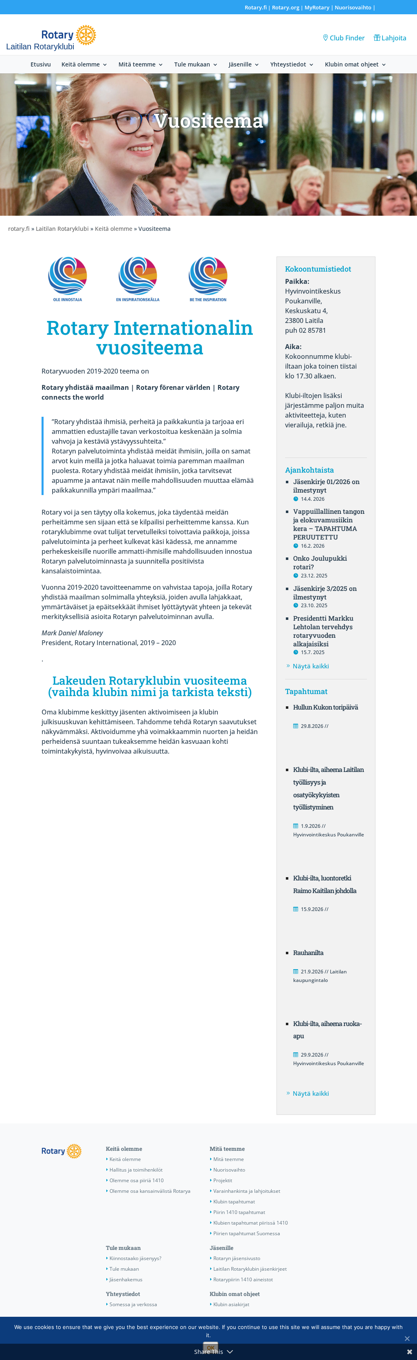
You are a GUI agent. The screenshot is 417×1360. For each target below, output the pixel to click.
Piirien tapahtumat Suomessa (246, 1233)
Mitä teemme (137, 65)
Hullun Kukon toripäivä (325, 707)
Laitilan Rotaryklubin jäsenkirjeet (250, 1268)
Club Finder (347, 37)
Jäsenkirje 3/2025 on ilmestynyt (325, 592)
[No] (407, 1338)
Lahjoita (394, 37)
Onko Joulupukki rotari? (320, 562)
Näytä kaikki (311, 666)
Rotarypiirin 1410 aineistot (243, 1279)
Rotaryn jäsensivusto (236, 1258)
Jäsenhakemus (126, 1279)
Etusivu (41, 65)
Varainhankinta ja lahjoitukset (246, 1191)
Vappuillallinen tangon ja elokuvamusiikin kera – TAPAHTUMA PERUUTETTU (328, 524)
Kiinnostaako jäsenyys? (135, 1258)
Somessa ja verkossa (133, 1304)
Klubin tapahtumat (234, 1201)
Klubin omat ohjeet (352, 65)
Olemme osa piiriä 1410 (137, 1180)
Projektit (222, 1180)
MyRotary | (320, 7)
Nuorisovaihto (353, 7)
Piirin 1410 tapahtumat (239, 1212)
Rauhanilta (308, 952)
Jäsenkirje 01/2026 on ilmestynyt (326, 485)
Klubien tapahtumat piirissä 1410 (250, 1222)
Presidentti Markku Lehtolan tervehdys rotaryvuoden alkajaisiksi (323, 631)
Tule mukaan (192, 65)
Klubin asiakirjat (231, 1304)
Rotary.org (285, 7)
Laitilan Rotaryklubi (62, 228)
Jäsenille (240, 65)
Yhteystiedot (288, 65)
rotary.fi (19, 228)
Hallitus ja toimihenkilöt (136, 1169)
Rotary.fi (256, 7)
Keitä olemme (80, 65)
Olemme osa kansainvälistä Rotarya (150, 1191)
